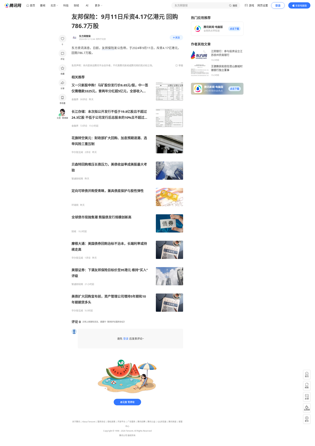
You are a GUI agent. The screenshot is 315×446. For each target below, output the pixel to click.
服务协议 (101, 421)
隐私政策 (111, 421)
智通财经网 (77, 178)
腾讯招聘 (141, 421)
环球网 (75, 205)
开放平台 (121, 421)
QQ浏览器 (162, 421)
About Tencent (88, 421)
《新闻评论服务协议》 (116, 321)
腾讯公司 (123, 435)
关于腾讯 (76, 421)
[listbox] (127, 193)
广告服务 (131, 421)
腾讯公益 (151, 421)
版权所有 (132, 435)
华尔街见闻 (77, 152)
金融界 (75, 99)
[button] (234, 28)
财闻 (74, 231)
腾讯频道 (172, 421)
